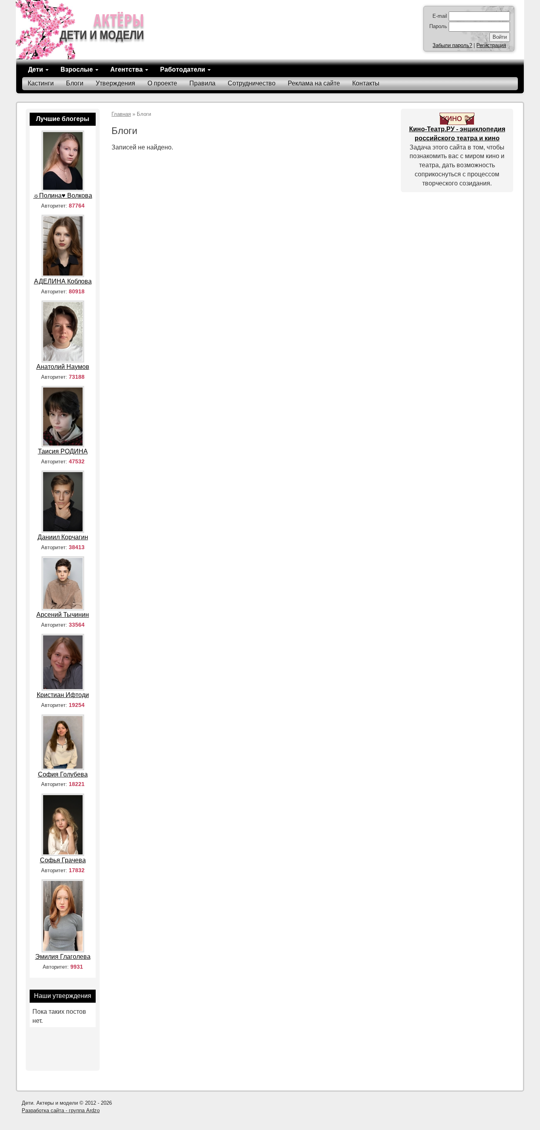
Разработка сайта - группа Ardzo (61, 1110)
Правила (202, 83)
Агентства (127, 69)
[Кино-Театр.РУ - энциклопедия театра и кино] (457, 118)
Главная (121, 114)
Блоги (74, 83)
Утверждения (115, 83)
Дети (36, 69)
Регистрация (491, 45)
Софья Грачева (63, 860)
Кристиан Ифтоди (63, 695)
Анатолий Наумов (62, 366)
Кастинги (41, 83)
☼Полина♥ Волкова (62, 195)
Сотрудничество (252, 83)
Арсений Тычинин (62, 614)
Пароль (438, 26)
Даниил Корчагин (63, 537)
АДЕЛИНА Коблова (63, 281)
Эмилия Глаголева (63, 956)
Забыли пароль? (452, 45)
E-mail (439, 16)
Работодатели (183, 69)
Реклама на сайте (314, 83)
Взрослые (77, 69)
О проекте (162, 83)
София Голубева (63, 774)
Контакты (366, 83)
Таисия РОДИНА (63, 451)
